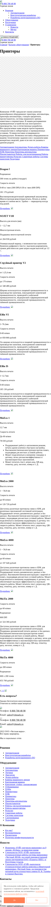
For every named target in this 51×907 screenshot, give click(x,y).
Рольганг (18, 156)
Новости (14, 27)
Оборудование (11, 20)
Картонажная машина (27, 149)
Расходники (10, 22)
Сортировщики (12, 818)
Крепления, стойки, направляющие (21, 784)
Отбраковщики (12, 787)
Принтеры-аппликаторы (26, 152)
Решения (9, 10)
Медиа (13, 29)
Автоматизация (17, 13)
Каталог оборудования (19, 45)
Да (14, 900)
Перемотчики (43, 149)
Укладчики (15, 159)
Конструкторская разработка (23, 15)
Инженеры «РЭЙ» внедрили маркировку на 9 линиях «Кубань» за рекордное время (25, 849)
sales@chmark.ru (15, 715)
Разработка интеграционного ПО (25, 17)
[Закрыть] (1, 718)
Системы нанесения (14, 815)
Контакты (9, 32)
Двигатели (10, 775)
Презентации (11, 835)
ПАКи (8, 789)
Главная (3, 45)
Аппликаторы (20, 147)
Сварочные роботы (31, 156)
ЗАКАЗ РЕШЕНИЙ (10, 37)
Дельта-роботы (34, 147)
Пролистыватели (8, 154)
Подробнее (5, 208)
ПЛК (2, 152)
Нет (36, 900)
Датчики (9, 772)
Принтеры (10, 152)
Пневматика (10, 796)
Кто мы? (9, 830)
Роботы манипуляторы (15, 808)
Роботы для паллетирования (28, 154)
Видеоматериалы (13, 833)
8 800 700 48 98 (9, 4)
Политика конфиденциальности (19, 837)
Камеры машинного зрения (17, 780)
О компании (10, 25)
